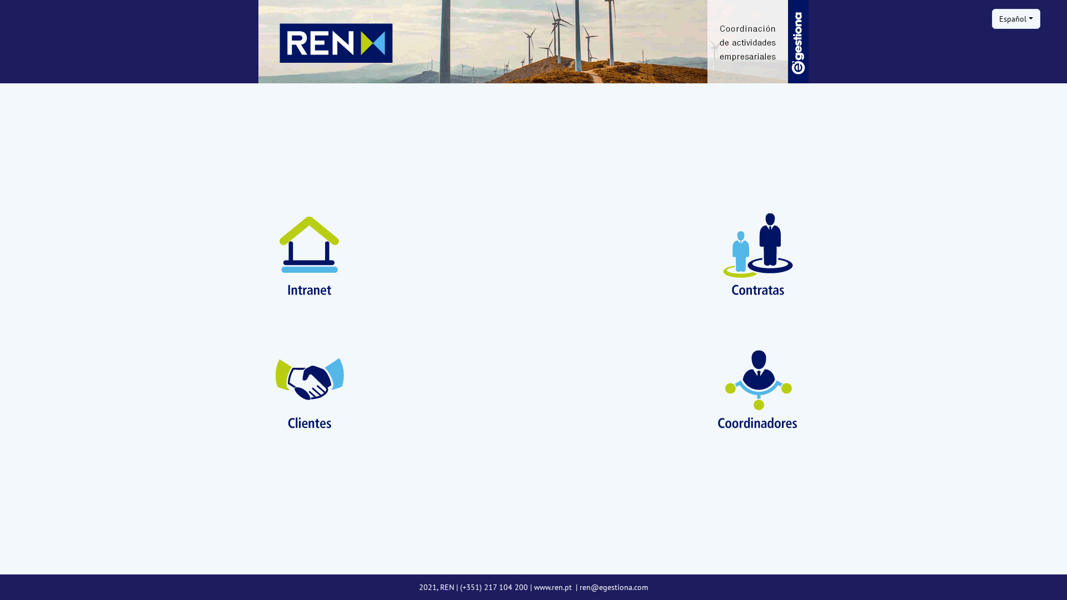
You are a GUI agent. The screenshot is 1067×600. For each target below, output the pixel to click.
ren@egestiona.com (614, 587)
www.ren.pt (554, 587)
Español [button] (1012, 18)
